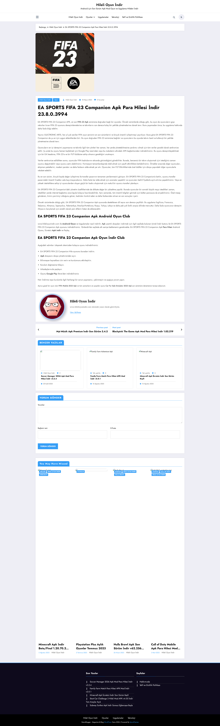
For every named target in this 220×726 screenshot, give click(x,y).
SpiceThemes (134, 722)
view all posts (75, 312)
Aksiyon (80, 472)
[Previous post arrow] (38, 330)
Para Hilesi (167, 227)
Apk (103, 223)
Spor (56, 100)
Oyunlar (89, 17)
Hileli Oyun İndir (109, 4)
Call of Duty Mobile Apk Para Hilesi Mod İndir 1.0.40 (127, 646)
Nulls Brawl (82, 475)
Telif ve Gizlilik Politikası (132, 17)
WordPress (108, 722)
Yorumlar (41, 405)
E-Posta (113, 428)
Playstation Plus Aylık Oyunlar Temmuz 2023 (53, 646)
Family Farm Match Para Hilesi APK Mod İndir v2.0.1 (107, 377)
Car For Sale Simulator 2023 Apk (119, 285)
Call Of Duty (128, 472)
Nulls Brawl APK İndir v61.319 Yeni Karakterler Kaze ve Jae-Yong (165, 646)
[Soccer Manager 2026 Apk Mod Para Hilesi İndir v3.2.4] (60, 360)
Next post (116, 327)
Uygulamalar (103, 17)
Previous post (102, 327)
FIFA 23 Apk (83, 121)
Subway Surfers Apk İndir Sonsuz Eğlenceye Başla (111, 705)
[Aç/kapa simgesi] (37, 17)
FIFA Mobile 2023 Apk (68, 285)
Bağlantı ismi (42, 428)
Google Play (52, 273)
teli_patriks (96, 373)
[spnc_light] (181, 17)
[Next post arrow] (181, 330)
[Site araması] (174, 17)
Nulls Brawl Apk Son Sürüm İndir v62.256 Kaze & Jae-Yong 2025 (90, 646)
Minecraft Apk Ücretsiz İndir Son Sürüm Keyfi (157, 377)
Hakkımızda (145, 681)
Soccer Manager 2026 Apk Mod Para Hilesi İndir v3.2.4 (57, 377)
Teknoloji (115, 17)
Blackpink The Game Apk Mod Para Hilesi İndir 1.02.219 (142, 331)
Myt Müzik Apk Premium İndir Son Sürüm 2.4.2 (82, 331)
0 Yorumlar (100, 100)
